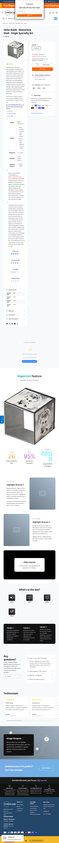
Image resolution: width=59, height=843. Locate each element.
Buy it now (42, 69)
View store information (40, 79)
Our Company (20, 804)
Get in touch (46, 768)
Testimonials (20, 808)
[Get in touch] (53, 12)
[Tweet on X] (10, 324)
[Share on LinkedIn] (15, 324)
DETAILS (10, 111)
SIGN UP (29, 15)
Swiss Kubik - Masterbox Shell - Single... (18, 23)
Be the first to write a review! (29, 361)
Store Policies (33, 808)
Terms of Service (34, 806)
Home (6, 23)
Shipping (34, 56)
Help (45, 1)
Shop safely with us (37, 113)
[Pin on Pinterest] (12, 324)
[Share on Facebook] (7, 324)
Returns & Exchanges (35, 814)
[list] (29, 458)
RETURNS (10, 116)
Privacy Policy (33, 810)
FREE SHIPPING (12, 113)
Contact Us (19, 810)
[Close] (22, 836)
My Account (52, 1)
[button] (2, 12)
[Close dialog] (42, 1)
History (18, 806)
